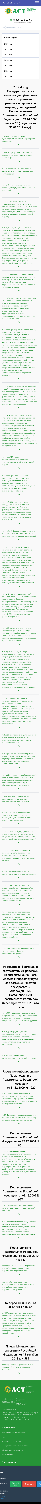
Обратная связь (7, 1455)
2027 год (8, 44)
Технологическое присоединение (14, 1432)
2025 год (8, 55)
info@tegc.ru (21, 1404)
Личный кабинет (9, 3)
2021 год (8, 76)
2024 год (8, 60)
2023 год (8, 65)
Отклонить (29, 1484)
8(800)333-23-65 (8, 1402)
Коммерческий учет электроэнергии (15, 1446)
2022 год (8, 71)
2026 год (8, 49)
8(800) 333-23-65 (22, 20)
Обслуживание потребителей (12, 1450)
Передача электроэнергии (11, 1441)
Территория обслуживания (12, 1437)
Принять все (15, 1484)
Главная (3, 27)
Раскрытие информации (11, 27)
